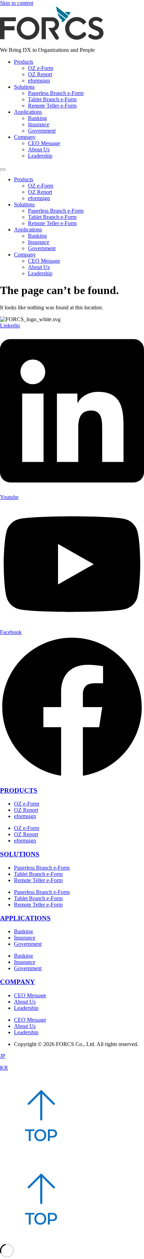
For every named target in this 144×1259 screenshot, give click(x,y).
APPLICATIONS (25, 918)
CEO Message (44, 143)
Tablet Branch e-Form (52, 99)
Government (42, 131)
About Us (39, 149)
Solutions (24, 87)
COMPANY (17, 981)
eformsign (39, 81)
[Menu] (3, 169)
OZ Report (40, 74)
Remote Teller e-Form (52, 106)
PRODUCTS (18, 790)
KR (4, 1068)
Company (25, 137)
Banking (37, 118)
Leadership (40, 156)
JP (2, 1056)
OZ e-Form (40, 68)
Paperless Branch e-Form (56, 93)
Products (23, 62)
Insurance (38, 124)
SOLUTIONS (19, 854)
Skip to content (16, 3)
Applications (28, 112)
